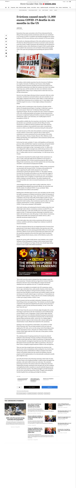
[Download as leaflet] (6, 50)
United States (40, 393)
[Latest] (8, 8)
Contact (64, 1)
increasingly (20, 186)
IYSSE (40, 10)
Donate (55, 10)
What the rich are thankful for (48, 378)
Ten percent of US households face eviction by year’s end (23, 379)
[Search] (70, 8)
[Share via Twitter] (6, 38)
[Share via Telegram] (6, 44)
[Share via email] (6, 47)
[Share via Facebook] (6, 35)
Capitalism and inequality (32, 393)
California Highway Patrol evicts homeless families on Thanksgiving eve (35, 379)
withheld (28, 186)
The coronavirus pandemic (21, 393)
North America (47, 393)
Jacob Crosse (19, 28)
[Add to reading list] (6, 56)
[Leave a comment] (6, 53)
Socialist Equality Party (33, 10)
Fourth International (23, 10)
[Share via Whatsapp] (6, 41)
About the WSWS (45, 10)
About (67, 1)
